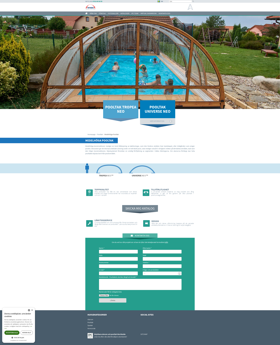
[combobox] (29, 310)
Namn (101, 248)
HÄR (166, 242)
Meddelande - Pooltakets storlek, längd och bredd (117, 277)
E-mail (101, 270)
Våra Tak (93, 13)
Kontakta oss (164, 13)
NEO (106, 175)
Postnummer (104, 262)
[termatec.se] (87, 13)
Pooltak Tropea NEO (120, 109)
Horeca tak (91, 328)
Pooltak (100, 134)
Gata (100, 255)
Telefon (145, 262)
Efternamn (146, 248)
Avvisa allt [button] (26, 333)
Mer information (120, 121)
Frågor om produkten (151, 270)
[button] (18, 337)
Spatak (90, 325)
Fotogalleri (113, 13)
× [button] (32, 310)
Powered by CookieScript (18, 340)
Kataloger (125, 13)
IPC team (134, 13)
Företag (102, 13)
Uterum (90, 319)
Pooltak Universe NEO (158, 109)
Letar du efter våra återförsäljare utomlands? (110, 337)
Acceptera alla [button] (12, 333)
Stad (144, 255)
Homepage (91, 134)
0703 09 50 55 (97, 1)
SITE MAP (144, 334)
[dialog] (18, 325)
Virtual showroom (149, 13)
